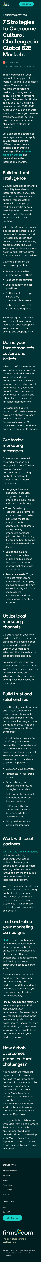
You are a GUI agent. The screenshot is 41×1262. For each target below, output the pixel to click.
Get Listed (26, 4)
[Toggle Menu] (36, 4)
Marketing (9, 940)
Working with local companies (20, 851)
